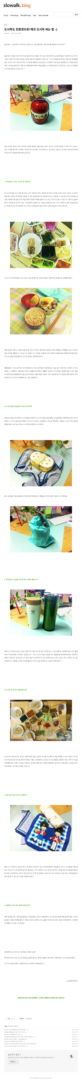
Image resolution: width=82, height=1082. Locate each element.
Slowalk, (36, 1078)
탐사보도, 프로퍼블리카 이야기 (12, 1034)
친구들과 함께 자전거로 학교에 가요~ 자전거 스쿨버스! (18, 1037)
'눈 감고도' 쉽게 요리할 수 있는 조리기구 (15, 1046)
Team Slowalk (43, 15)
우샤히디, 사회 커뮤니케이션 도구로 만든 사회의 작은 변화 (19, 1044)
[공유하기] (11, 1018)
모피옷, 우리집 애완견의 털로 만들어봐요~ (15, 1030)
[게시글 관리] (14, 1018)
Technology (14, 15)
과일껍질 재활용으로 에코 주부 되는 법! (14, 1032)
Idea (34, 15)
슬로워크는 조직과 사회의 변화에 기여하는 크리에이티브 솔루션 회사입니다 (31, 1057)
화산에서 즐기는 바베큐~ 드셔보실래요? (14, 1039)
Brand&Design (25, 15)
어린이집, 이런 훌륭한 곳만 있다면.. (13, 1041)
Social (6, 15)
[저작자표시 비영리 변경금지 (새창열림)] (29, 1019)
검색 (76, 15)
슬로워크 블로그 (14, 1055)
